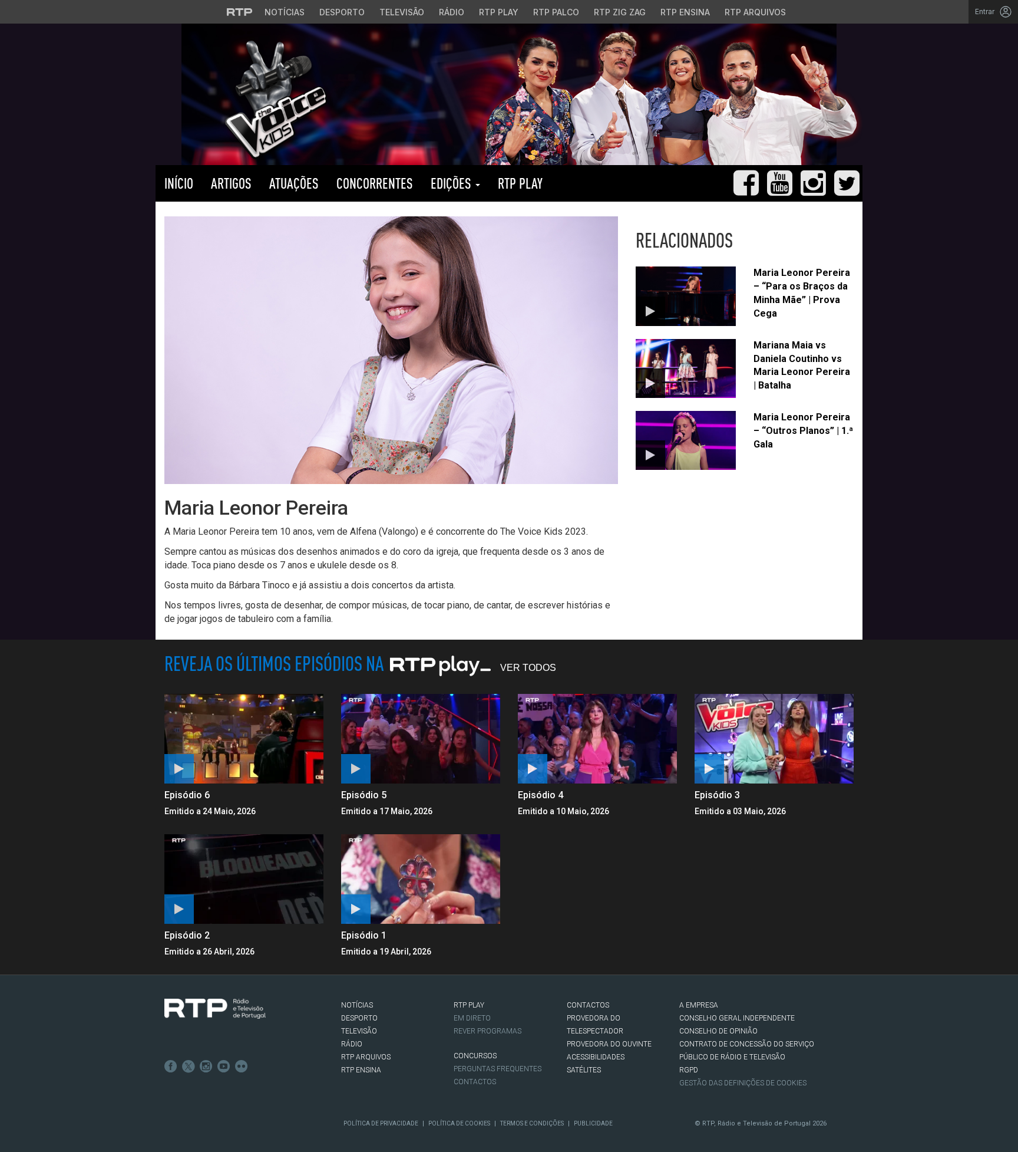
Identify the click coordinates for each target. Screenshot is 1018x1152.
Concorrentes (374, 183)
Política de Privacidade (380, 1123)
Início (178, 183)
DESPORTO (359, 1018)
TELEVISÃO (359, 1031)
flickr (241, 1066)
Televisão (401, 12)
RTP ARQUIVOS (366, 1057)
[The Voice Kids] (272, 99)
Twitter (188, 1066)
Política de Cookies (459, 1123)
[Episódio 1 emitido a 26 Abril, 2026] (420, 879)
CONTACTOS (588, 1005)
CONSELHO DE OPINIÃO (718, 1031)
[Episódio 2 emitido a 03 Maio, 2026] (243, 879)
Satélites (584, 1070)
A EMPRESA (698, 1005)
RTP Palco (556, 12)
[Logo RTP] (215, 1009)
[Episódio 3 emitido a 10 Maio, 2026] (774, 739)
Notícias (285, 12)
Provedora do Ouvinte (609, 1044)
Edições (452, 183)
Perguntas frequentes (497, 1069)
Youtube (223, 1066)
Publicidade (593, 1123)
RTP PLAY (520, 183)
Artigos (231, 183)
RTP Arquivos (755, 12)
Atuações (294, 183)
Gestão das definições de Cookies (743, 1083)
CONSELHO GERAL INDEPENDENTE (737, 1018)
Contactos (475, 1082)
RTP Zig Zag (620, 12)
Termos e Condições (532, 1123)
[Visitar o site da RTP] (240, 12)
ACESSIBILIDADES (595, 1057)
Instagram (206, 1066)
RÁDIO (351, 1044)
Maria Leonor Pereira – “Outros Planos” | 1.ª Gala (803, 431)
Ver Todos (528, 668)
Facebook (170, 1066)
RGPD (688, 1070)
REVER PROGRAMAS (487, 1031)
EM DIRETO (472, 1018)
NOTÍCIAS (357, 1005)
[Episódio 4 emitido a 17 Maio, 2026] (597, 739)
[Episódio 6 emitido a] (243, 739)
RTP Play (498, 12)
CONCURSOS (475, 1056)
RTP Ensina (685, 12)
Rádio (451, 12)
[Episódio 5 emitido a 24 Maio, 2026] (420, 739)
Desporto (342, 12)
